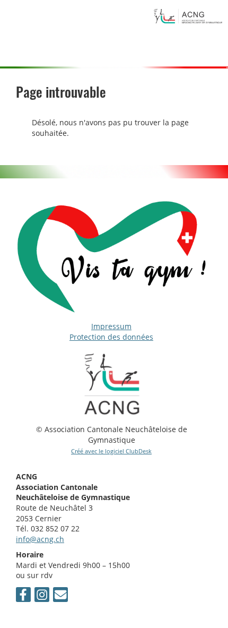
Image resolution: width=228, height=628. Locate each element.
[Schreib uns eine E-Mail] (60, 596)
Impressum (111, 326)
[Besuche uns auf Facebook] (23, 596)
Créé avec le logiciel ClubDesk (111, 451)
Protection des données (111, 337)
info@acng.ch (40, 539)
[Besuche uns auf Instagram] (41, 596)
